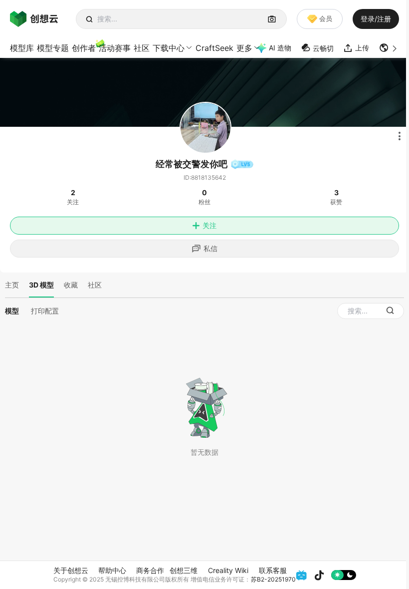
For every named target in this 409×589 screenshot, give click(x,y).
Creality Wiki (228, 570)
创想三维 (184, 570)
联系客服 (273, 570)
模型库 (22, 48)
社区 (142, 48)
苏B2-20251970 (273, 579)
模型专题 (53, 48)
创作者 (84, 48)
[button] (389, 48)
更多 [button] (244, 48)
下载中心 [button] (169, 48)
